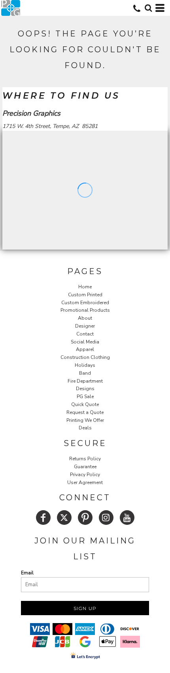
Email (27, 573)
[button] (148, 8)
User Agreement (85, 482)
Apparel (85, 349)
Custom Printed (85, 295)
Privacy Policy (85, 474)
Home (85, 287)
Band (85, 373)
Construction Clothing (85, 357)
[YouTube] (127, 517)
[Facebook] (43, 517)
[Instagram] (106, 517)
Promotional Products (85, 310)
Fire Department (85, 381)
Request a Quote (85, 412)
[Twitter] (64, 517)
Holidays (85, 365)
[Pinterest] (85, 517)
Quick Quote (85, 404)
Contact (85, 334)
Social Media (85, 342)
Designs (85, 388)
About (85, 318)
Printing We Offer (85, 420)
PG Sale (85, 396)
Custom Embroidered (85, 302)
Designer (85, 326)
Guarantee (85, 466)
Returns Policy (85, 459)
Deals (85, 428)
